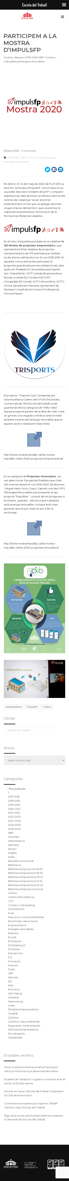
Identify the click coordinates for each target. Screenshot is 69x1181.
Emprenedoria (17, 925)
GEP (10, 973)
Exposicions (15, 953)
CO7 (11, 901)
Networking (15, 1001)
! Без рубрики (16, 788)
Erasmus (13, 933)
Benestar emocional (21, 860)
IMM (10, 985)
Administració (16, 840)
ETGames (14, 949)
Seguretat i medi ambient (24, 1025)
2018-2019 (14, 800)
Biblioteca (14, 864)
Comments (28, 150)
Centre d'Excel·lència (21, 897)
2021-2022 (14, 812)
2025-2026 (14, 828)
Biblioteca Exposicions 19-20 (25, 872)
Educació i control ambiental (26, 917)
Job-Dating (15, 993)
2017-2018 (14, 796)
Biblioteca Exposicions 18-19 (25, 869)
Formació (14, 961)
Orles (11, 1005)
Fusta (11, 969)
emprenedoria (14, 706)
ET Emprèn (14, 941)
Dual (11, 913)
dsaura (18, 57)
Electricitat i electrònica (23, 921)
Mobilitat (13, 997)
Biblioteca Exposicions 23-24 (25, 889)
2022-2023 (14, 816)
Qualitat (13, 1013)
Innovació (14, 989)
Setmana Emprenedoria (23, 1029)
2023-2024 (14, 820)
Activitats (13, 836)
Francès (13, 965)
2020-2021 (14, 808)
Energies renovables (32, 61)
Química (13, 1017)
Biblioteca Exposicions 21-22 (25, 881)
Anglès (12, 852)
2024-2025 (14, 824)
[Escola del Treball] (28, 16)
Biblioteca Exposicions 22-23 (25, 885)
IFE (10, 981)
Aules (11, 856)
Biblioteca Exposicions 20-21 (25, 876)
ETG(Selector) (16, 945)
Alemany (13, 844)
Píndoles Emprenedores (23, 1009)
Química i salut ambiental (23, 1021)
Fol (10, 957)
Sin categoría (16, 1033)
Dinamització (16, 909)
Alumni (12, 848)
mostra (47, 706)
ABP (42, 57)
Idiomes (13, 977)
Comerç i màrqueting (41, 157)
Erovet (12, 937)
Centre (12, 892)
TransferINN (15, 1037)
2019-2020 (32, 57)
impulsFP (32, 706)
